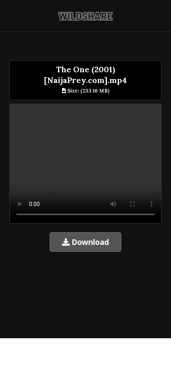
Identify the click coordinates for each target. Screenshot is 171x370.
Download (89, 242)
